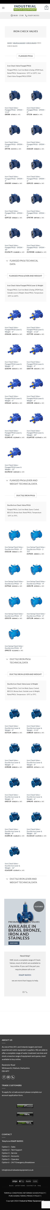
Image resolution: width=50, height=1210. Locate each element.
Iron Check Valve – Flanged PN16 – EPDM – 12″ (36, 247)
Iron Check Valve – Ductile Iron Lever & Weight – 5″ (12, 797)
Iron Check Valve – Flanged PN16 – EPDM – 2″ (36, 110)
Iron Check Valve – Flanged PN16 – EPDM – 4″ (14, 179)
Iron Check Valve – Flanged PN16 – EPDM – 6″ (14, 213)
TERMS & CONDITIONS (13, 1193)
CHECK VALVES (31, 43)
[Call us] (26, 992)
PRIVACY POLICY (34, 1196)
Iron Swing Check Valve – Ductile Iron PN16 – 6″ (36, 615)
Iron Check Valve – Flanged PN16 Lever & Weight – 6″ (35, 398)
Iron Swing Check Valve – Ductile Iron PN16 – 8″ (14, 647)
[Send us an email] (24, 992)
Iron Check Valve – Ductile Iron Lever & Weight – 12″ (12, 866)
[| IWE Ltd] (25, 8)
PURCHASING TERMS (17, 1196)
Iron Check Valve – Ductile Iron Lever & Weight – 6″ (34, 797)
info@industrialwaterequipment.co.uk (17, 1170)
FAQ (39, 1185)
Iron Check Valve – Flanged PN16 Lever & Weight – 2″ (13, 330)
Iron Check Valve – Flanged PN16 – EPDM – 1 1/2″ (14, 110)
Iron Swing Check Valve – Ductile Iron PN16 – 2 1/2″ (36, 549)
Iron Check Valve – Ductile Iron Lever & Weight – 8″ (12, 831)
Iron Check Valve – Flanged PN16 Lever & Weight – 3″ (13, 364)
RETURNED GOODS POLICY (34, 1193)
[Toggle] (7, 261)
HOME (9, 43)
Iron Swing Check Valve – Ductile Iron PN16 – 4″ (36, 583)
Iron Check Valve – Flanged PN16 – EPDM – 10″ (14, 247)
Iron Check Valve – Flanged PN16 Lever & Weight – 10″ (35, 433)
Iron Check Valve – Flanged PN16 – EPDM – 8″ (36, 213)
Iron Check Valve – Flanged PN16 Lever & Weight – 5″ (13, 398)
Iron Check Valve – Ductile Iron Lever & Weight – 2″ (12, 728)
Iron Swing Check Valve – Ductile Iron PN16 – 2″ (14, 548)
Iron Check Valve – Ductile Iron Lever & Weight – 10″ (34, 831)
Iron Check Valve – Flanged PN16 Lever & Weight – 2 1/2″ (35, 330)
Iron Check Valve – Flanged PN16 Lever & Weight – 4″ (35, 364)
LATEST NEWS (20, 1185)
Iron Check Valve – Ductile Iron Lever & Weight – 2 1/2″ (34, 728)
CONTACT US (31, 1185)
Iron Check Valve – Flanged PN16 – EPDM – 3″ (36, 144)
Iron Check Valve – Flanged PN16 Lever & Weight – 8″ (13, 433)
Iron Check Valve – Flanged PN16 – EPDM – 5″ (36, 179)
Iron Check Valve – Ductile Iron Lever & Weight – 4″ (34, 762)
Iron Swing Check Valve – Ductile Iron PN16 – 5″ (14, 615)
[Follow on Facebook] (4, 1077)
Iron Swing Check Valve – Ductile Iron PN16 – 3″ (14, 583)
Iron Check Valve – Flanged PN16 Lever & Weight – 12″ (13, 467)
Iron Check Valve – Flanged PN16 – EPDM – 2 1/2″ (14, 144)
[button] (3, 8)
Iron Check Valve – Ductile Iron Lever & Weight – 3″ (12, 762)
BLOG (11, 1185)
